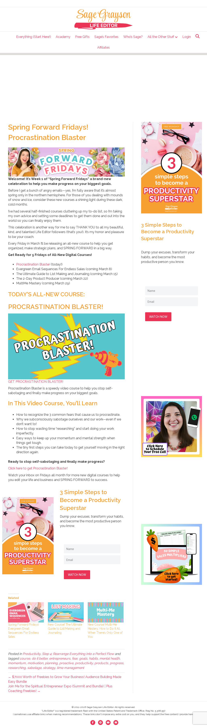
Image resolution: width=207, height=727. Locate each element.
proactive (66, 663)
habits (93, 658)
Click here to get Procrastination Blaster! (38, 468)
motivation (35, 663)
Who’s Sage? (133, 37)
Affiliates (103, 47)
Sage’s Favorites (106, 37)
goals (83, 658)
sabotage (34, 668)
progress (116, 663)
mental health (109, 658)
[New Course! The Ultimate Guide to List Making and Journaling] (66, 612)
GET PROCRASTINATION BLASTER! (35, 382)
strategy (49, 668)
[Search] (196, 36)
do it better (40, 658)
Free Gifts (82, 37)
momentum (17, 663)
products (101, 663)
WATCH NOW (77, 574)
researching (17, 668)
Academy (63, 37)
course (25, 658)
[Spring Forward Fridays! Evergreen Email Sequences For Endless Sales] (26, 612)
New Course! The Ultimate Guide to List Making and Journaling (65, 628)
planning (51, 663)
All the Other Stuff (161, 37)
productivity (84, 663)
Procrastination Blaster (33, 264)
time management (70, 668)
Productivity (31, 654)
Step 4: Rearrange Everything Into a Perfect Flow (78, 654)
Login (186, 37)
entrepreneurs (59, 658)
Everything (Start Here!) (33, 37)
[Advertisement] (103, 83)
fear (74, 658)
